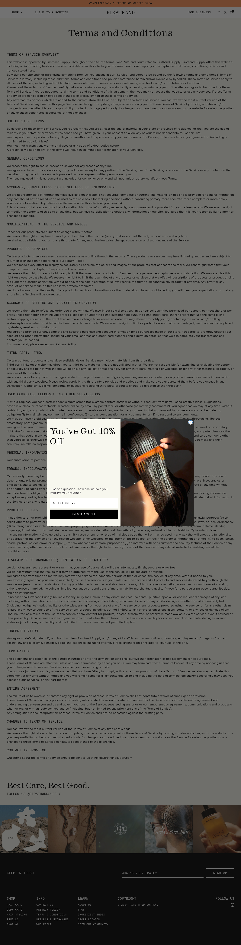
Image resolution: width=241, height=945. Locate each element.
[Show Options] (114, 503)
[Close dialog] (190, 422)
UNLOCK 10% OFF (84, 514)
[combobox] (82, 503)
